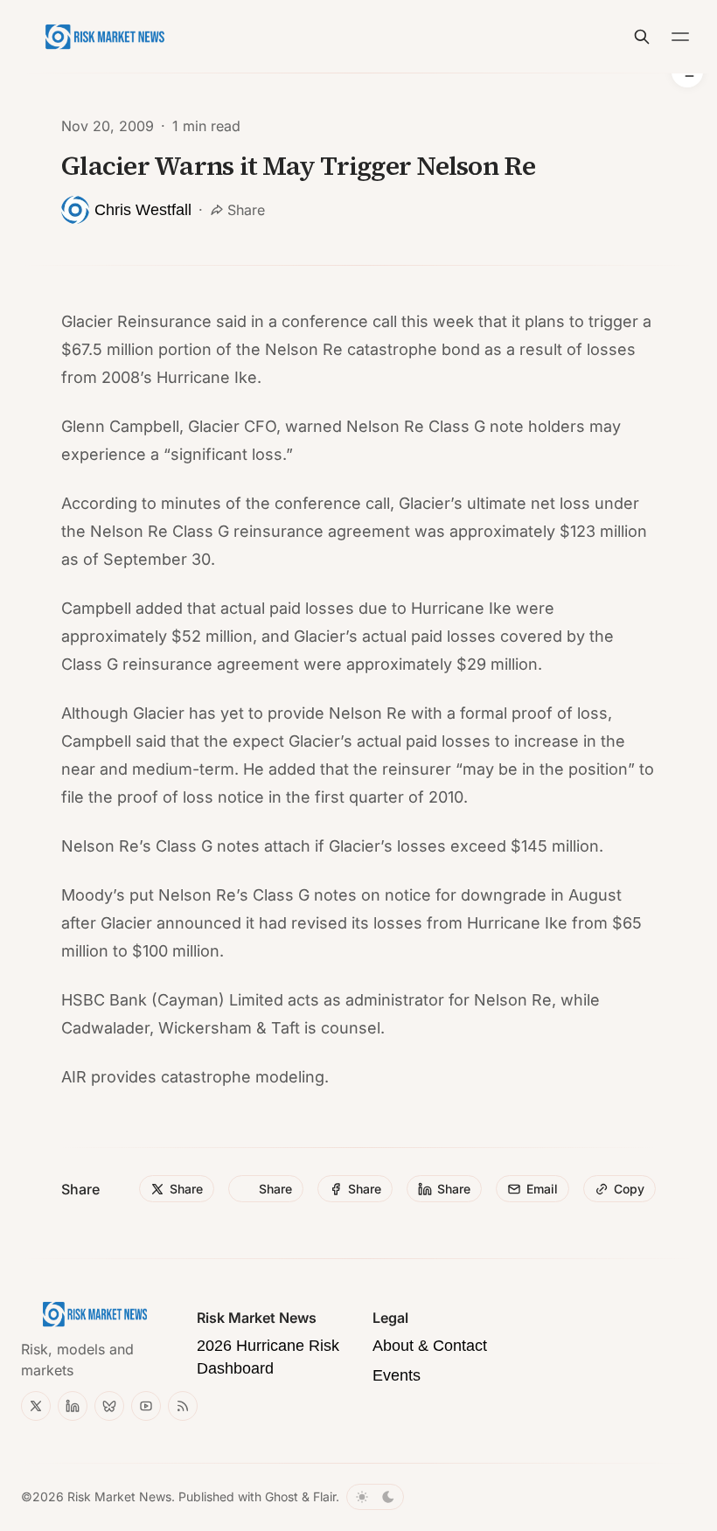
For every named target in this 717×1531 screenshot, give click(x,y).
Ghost (281, 1496)
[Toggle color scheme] (375, 1497)
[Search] (642, 36)
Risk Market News (119, 1496)
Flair (324, 1496)
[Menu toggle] (680, 36)
